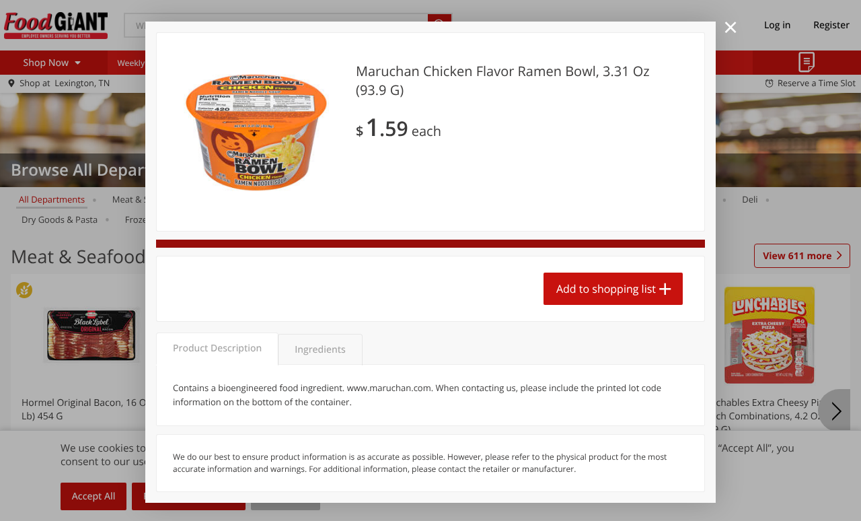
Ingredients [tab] (320, 349)
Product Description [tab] (217, 348)
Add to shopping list (606, 288)
